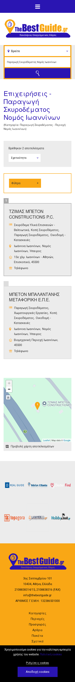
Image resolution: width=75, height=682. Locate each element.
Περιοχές (37, 618)
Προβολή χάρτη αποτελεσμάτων (32, 446)
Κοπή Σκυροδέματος (45, 230)
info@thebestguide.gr (37, 595)
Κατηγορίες (37, 613)
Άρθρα (37, 630)
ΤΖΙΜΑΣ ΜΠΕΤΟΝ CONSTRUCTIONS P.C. (31, 214)
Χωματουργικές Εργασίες (31, 313)
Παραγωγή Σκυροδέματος (31, 235)
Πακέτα (37, 635)
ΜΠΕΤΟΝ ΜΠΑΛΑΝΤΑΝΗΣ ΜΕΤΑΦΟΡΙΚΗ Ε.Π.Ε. (34, 297)
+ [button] (9, 383)
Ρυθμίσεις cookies (37, 663)
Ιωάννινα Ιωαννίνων (27, 246)
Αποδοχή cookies (37, 672)
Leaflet (46, 440)
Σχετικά (38, 641)
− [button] (9, 389)
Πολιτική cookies (51, 654)
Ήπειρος (35, 251)
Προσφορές (37, 624)
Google (66, 440)
